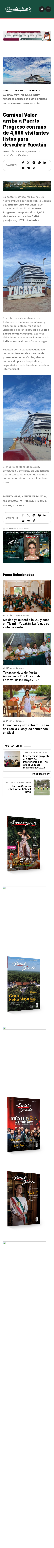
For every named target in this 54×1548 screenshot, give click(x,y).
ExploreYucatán (13, 501)
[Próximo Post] (42, 787)
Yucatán (32, 90)
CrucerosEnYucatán (34, 496)
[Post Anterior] (12, 759)
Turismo (18, 90)
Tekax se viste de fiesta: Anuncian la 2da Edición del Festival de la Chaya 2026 (22, 676)
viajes (7, 505)
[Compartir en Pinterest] (39, 162)
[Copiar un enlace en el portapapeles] (34, 168)
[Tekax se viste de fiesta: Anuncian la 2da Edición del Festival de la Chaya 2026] (27, 648)
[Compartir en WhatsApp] (34, 162)
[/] (42, 9)
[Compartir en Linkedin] (45, 162)
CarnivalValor (12, 496)
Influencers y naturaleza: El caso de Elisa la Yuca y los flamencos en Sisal (26, 729)
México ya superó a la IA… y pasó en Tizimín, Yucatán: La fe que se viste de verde (26, 624)
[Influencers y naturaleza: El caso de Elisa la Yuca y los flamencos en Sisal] (27, 701)
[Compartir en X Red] (28, 162)
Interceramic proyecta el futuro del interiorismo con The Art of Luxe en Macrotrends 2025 (36, 762)
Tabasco (28, 752)
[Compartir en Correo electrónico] (23, 168)
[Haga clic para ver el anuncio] (27, 185)
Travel (29, 501)
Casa (6, 90)
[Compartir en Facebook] (23, 162)
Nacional (11, 782)
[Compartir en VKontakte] (28, 168)
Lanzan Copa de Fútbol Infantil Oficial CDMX (18, 789)
